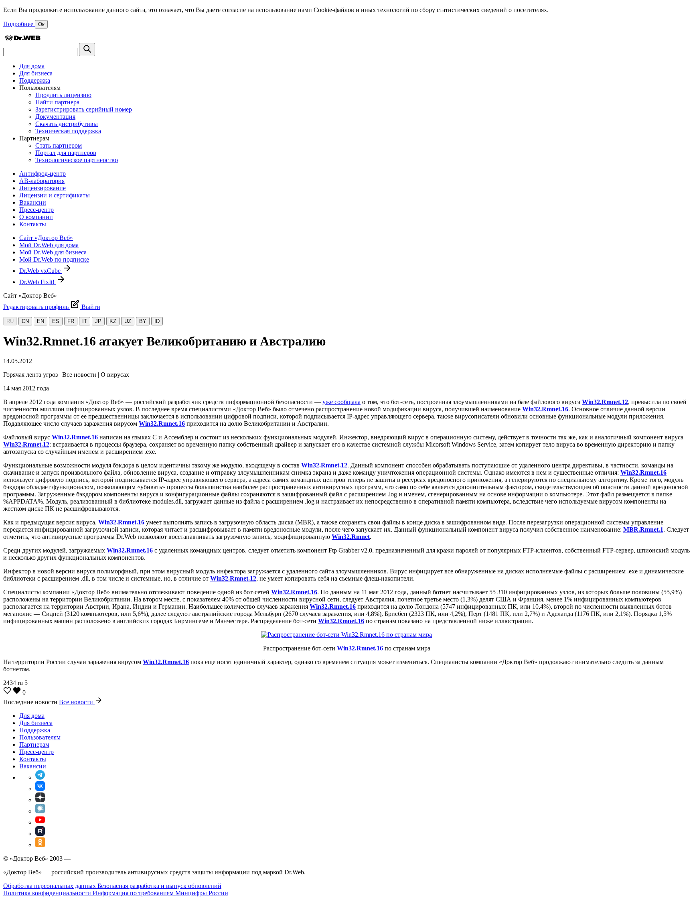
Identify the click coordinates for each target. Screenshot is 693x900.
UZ (127, 321)
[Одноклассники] (40, 844)
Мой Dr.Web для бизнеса (53, 252)
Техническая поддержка (68, 131)
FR (70, 321)
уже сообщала (341, 401)
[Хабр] (40, 811)
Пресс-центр (36, 209)
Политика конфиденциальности (48, 893)
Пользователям (40, 737)
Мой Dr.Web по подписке (54, 259)
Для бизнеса (36, 73)
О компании (36, 216)
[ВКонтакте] (40, 788)
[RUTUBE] (40, 833)
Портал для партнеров (65, 152)
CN (25, 321)
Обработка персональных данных (50, 885)
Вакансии (32, 202)
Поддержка (34, 80)
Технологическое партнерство (76, 159)
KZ (112, 321)
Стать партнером (58, 145)
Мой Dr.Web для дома (49, 245)
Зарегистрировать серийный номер (83, 109)
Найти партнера (57, 102)
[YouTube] (40, 822)
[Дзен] (40, 799)
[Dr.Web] (22, 39)
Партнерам (34, 744)
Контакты (32, 224)
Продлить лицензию (63, 94)
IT (84, 321)
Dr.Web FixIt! (37, 281)
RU (10, 321)
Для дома (32, 66)
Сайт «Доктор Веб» (46, 237)
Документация (55, 116)
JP (98, 321)
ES (55, 321)
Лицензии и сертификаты (54, 195)
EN (40, 321)
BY (142, 321)
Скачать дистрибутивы (66, 123)
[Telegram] (40, 777)
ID (157, 321)
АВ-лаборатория (42, 180)
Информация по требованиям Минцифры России (160, 893)
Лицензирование (42, 188)
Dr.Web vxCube (40, 270)
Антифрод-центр (42, 173)
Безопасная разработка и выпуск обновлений (159, 885)
